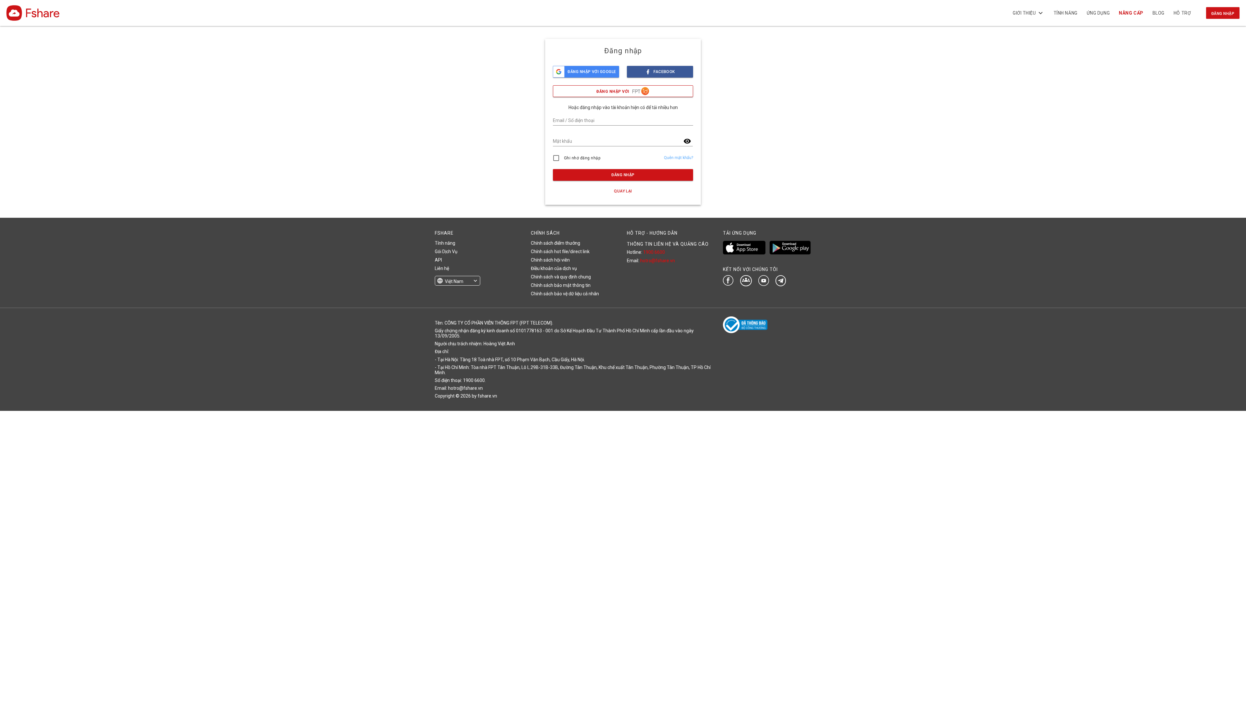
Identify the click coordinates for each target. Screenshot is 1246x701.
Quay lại (623, 191)
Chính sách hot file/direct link (560, 251)
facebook (664, 71)
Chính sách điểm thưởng (555, 243)
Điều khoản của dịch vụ (554, 268)
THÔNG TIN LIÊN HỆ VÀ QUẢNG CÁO (668, 244)
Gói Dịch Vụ (446, 251)
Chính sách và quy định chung (561, 276)
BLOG (1159, 13)
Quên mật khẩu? (678, 157)
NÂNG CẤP (1131, 13)
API (438, 260)
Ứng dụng (1098, 13)
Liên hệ (442, 268)
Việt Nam (454, 281)
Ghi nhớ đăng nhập (582, 158)
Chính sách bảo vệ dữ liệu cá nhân (565, 293)
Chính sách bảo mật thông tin (561, 285)
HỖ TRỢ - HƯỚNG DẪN (652, 233)
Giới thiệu (1028, 13)
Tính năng (1066, 13)
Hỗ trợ (1182, 13)
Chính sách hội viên (550, 260)
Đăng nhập (1222, 13)
